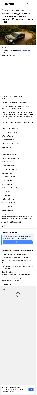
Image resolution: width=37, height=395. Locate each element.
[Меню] (2, 4)
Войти (18, 242)
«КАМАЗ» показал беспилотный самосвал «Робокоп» (16, 262)
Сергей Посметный (14, 222)
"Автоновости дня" (24, 51)
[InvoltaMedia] (9, 4)
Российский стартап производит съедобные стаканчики (17, 267)
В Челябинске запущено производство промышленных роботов (15, 279)
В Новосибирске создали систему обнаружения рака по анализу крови (14, 256)
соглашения (18, 391)
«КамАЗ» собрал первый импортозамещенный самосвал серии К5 (16, 273)
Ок (31, 389)
